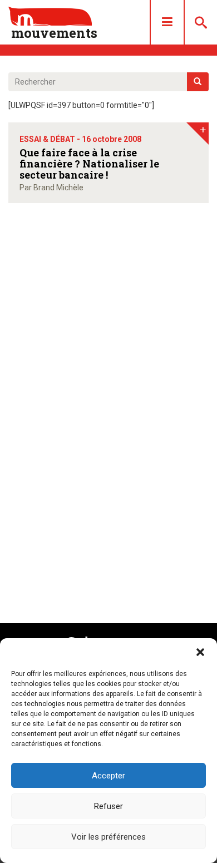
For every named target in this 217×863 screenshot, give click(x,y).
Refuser (108, 806)
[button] (200, 652)
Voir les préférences (108, 837)
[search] (198, 81)
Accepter (108, 776)
